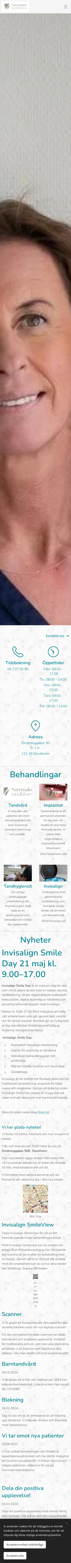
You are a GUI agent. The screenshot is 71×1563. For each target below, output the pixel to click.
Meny (65, 6)
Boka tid (43, 1112)
